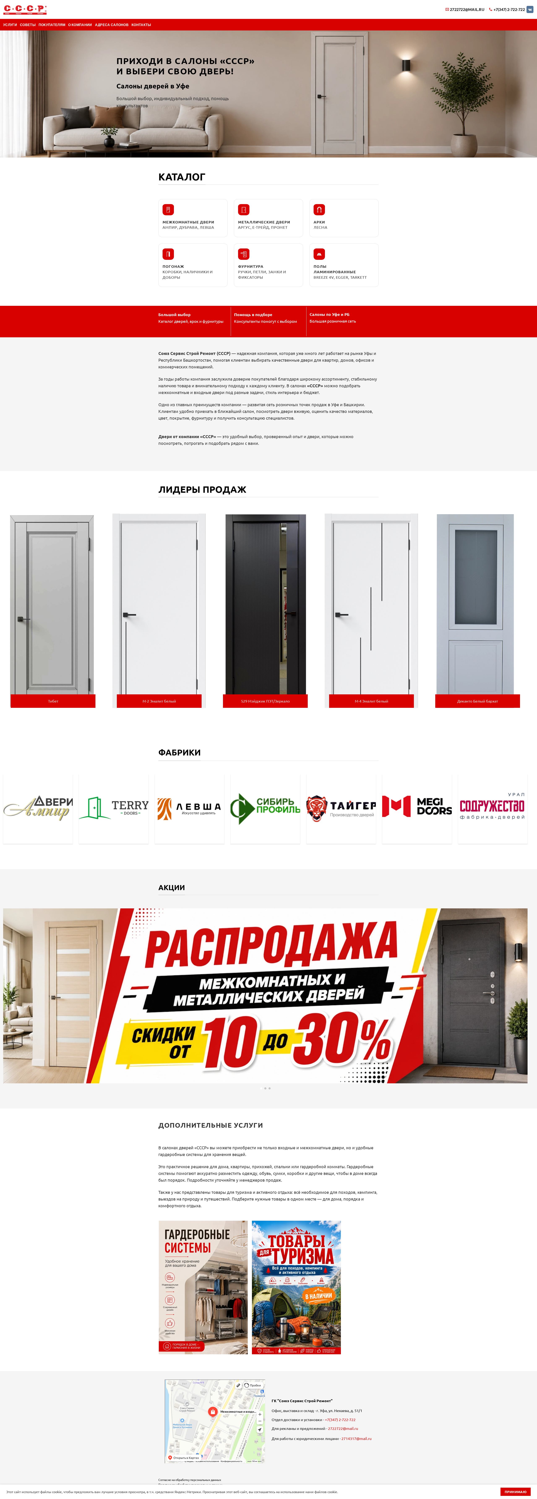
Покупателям (52, 25)
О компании (80, 25)
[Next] (528, 612)
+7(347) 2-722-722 (340, 1419)
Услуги (10, 25)
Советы (28, 25)
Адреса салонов (112, 25)
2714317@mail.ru (356, 1438)
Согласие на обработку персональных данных (189, 1480)
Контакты (141, 25)
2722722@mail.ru (343, 1428)
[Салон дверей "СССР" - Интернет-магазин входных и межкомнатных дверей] (25, 9)
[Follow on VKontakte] (530, 9)
